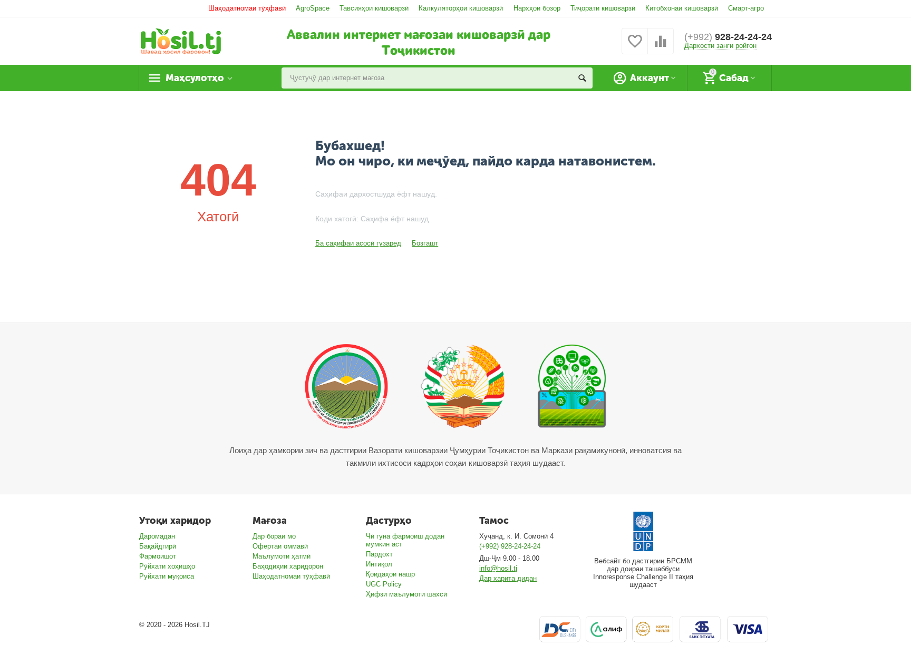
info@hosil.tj (498, 568)
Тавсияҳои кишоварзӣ (374, 8)
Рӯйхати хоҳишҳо (167, 566)
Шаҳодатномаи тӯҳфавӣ (247, 8)
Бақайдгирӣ (157, 546)
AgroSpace (312, 8)
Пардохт (379, 554)
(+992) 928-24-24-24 (509, 546)
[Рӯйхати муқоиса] (660, 47)
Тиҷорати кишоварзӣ (602, 8)
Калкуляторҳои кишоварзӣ (461, 8)
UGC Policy (384, 584)
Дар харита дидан (508, 578)
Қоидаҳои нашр (390, 574)
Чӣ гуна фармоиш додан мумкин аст (405, 540)
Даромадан (157, 536)
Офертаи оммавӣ (280, 546)
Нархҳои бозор (536, 8)
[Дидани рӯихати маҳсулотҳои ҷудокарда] (634, 47)
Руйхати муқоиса (166, 576)
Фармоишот (157, 556)
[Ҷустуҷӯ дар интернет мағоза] (582, 78)
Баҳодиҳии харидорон (288, 566)
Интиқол (379, 564)
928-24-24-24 (728, 37)
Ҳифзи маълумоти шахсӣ (406, 594)
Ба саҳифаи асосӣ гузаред (358, 243)
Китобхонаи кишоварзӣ (681, 8)
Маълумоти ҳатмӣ (282, 556)
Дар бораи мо (274, 536)
